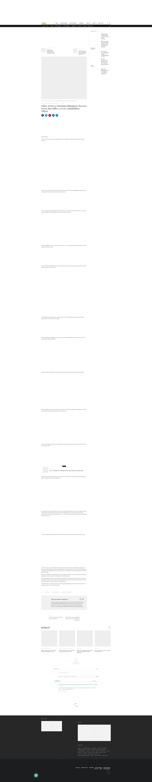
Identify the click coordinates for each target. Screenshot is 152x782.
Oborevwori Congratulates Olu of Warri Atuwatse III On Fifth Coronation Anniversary (85, 651)
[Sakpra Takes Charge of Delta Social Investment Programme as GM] (51, 728)
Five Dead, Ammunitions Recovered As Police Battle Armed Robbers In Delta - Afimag (78, 684)
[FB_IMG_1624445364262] (45, 470)
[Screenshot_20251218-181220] (103, 638)
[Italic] (61, 676)
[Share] (42, 115)
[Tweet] (46, 115)
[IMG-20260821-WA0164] (75, 50)
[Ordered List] (66, 676)
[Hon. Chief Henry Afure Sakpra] (43, 50)
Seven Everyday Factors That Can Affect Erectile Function (103, 651)
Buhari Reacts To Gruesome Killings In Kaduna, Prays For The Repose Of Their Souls (72, 618)
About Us (95, 23)
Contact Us (100, 23)
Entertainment (63, 23)
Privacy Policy (84, 767)
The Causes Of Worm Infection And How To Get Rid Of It (56, 617)
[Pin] (49, 115)
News (57, 23)
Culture (80, 47)
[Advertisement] (64, 37)
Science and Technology (83, 755)
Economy (55, 468)
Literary (86, 752)
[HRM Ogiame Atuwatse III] (85, 638)
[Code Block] (71, 676)
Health (96, 648)
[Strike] (64, 676)
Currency (51, 468)
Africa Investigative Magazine (59, 599)
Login (97, 668)
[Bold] (59, 676)
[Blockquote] (69, 676)
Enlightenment (73, 23)
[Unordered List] (67, 676)
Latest (52, 47)
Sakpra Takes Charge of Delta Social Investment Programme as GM (50, 51)
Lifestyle (88, 23)
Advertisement (106, 768)
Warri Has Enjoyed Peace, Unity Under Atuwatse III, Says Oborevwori (82, 53)
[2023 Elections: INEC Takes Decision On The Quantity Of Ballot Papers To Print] (94, 735)
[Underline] (62, 676)
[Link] (72, 676)
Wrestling (105, 755)
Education (94, 749)
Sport (92, 755)
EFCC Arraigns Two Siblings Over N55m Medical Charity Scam (66, 470)
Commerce (81, 23)
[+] (75, 676)
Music (101, 752)
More (90, 752)
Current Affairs (81, 48)
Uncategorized (48, 103)
